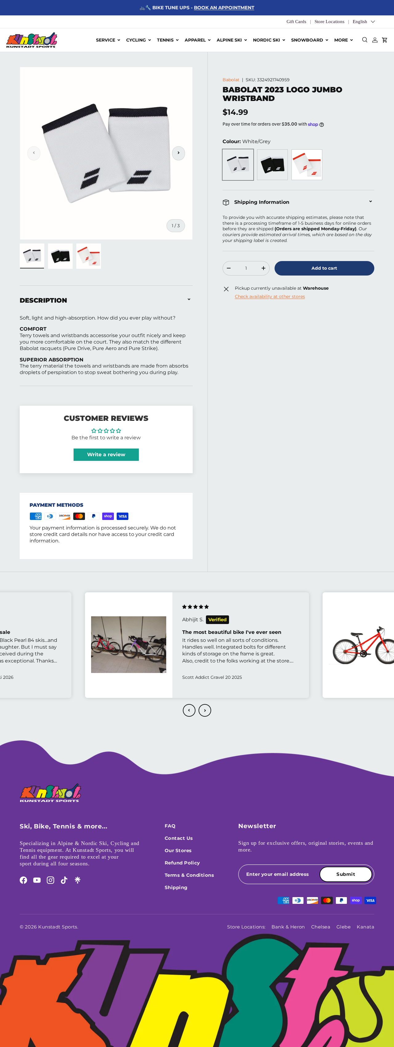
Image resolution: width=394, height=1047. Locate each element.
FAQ (170, 826)
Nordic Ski (266, 40)
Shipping (176, 887)
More (341, 40)
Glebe (343, 927)
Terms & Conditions (189, 875)
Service (105, 40)
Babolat (231, 80)
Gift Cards (296, 21)
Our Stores (178, 850)
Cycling (136, 40)
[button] (189, 710)
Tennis (165, 40)
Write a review (106, 454)
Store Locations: (246, 927)
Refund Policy (182, 863)
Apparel (195, 40)
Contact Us (179, 838)
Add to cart (324, 268)
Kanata (365, 927)
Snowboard (307, 40)
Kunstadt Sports (57, 927)
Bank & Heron (288, 927)
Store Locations (329, 21)
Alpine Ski (229, 40)
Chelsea (320, 927)
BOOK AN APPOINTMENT (224, 7)
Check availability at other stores (270, 296)
